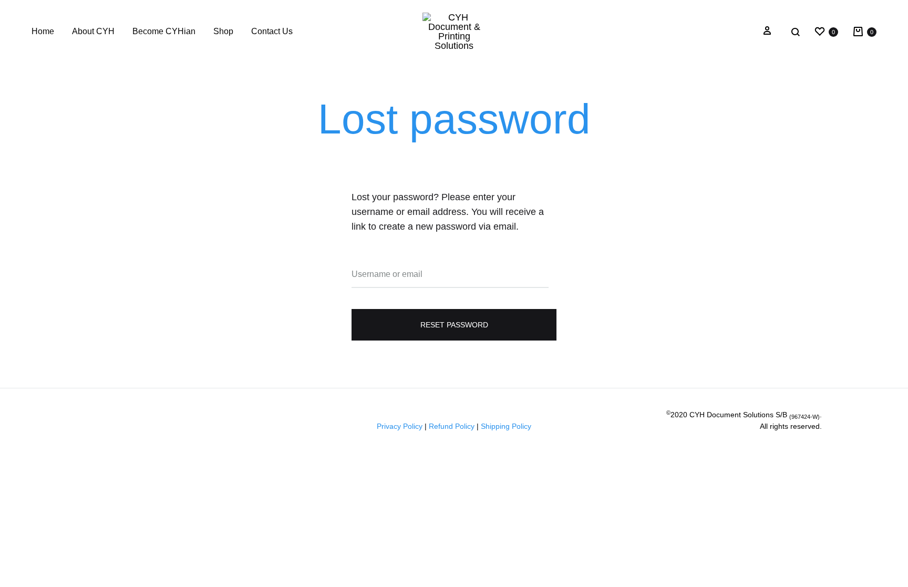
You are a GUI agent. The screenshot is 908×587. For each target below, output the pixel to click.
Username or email (387, 274)
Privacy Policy (399, 426)
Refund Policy (451, 426)
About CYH (93, 31)
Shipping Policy (506, 426)
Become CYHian (163, 31)
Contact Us (272, 31)
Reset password (454, 325)
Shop (223, 31)
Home (43, 31)
